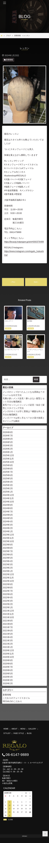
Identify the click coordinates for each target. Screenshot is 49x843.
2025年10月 (8, 462)
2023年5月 (8, 558)
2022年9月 (8, 584)
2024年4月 (8, 521)
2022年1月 (8, 607)
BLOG (29, 733)
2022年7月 (8, 591)
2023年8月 (8, 548)
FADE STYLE (18, 733)
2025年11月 (8, 459)
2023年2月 (8, 568)
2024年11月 (8, 498)
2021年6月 (8, 630)
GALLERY (32, 729)
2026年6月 (8, 439)
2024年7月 (8, 511)
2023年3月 (8, 564)
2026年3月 (8, 445)
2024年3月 (8, 525)
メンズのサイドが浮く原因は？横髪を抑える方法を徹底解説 (24, 413)
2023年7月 (8, 551)
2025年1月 (8, 492)
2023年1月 (8, 571)
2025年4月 (8, 482)
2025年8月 (8, 469)
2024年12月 (8, 495)
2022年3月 (8, 601)
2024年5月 (8, 518)
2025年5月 (8, 478)
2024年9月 (8, 505)
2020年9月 (8, 660)
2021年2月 (8, 644)
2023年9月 (8, 545)
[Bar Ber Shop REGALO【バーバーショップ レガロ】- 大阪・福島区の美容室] (45, 833)
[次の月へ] (30, 793)
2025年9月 (8, 465)
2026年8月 (8, 432)
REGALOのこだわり (12, 701)
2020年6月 (8, 670)
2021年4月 (8, 637)
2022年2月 (8, 604)
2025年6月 (8, 475)
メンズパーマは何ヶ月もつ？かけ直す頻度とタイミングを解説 (24, 419)
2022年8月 (8, 588)
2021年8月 (8, 624)
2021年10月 (8, 617)
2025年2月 (8, 488)
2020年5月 (8, 673)
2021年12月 (8, 611)
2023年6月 (8, 554)
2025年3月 (8, 485)
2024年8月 (8, 508)
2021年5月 (8, 634)
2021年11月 (8, 614)
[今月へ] (26, 793)
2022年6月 (8, 594)
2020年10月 (8, 657)
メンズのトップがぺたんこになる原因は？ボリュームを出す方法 (24, 393)
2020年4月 (8, 677)
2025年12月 (8, 455)
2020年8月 (8, 664)
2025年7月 (8, 472)
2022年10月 (8, 581)
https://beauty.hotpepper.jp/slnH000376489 (24, 242)
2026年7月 (8, 435)
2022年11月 (8, 578)
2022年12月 (8, 574)
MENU (22, 729)
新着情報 (7, 695)
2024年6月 (8, 515)
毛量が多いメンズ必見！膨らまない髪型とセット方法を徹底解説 (24, 400)
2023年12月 (8, 535)
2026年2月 (8, 449)
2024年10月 (8, 502)
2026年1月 (8, 452)
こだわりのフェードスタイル (16, 698)
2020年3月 (8, 680)
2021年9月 (8, 621)
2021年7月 (8, 627)
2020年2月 (8, 683)
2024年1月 (8, 531)
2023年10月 (8, 541)
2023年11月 (8, 538)
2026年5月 (8, 442)
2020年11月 (8, 654)
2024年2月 (8, 528)
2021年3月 (8, 640)
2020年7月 (8, 667)
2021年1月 (8, 647)
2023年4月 (8, 561)
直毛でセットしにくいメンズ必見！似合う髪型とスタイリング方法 (24, 406)
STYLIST (6, 733)
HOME (5, 729)
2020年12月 (8, 650)
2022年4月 (8, 597)
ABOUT (14, 729)
